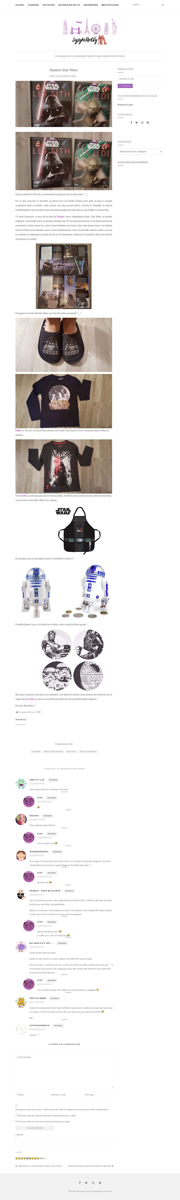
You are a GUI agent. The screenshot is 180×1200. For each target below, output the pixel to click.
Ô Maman (60, 56)
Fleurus (60, 216)
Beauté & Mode (110, 5)
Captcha (19, 1134)
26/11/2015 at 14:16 (37, 947)
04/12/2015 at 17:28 (44, 984)
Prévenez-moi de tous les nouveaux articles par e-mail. (44, 1121)
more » (43, 1158)
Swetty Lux (37, 780)
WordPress (107, 1191)
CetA (23, 496)
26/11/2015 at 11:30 (37, 855)
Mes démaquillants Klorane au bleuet (90, 1166)
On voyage (48, 5)
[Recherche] (163, 5)
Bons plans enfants (100, 56)
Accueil (19, 5)
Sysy (74, 76)
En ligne (125, 104)
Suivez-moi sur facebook (133, 162)
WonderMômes (39, 852)
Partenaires (91, 5)
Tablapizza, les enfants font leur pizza (39, 1166)
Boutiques (118, 56)
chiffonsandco (40, 1025)
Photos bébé (38, 998)
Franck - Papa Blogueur (45, 891)
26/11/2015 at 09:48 (37, 819)
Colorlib (88, 1191)
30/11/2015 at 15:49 (37, 1002)
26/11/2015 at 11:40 (37, 895)
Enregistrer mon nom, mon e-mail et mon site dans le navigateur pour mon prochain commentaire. (62, 1109)
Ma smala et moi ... (41, 943)
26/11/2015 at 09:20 (37, 784)
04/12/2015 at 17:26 (44, 801)
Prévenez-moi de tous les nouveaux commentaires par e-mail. (47, 1115)
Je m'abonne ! (125, 86)
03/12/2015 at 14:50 (37, 1029)
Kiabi (18, 430)
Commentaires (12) (63, 744)
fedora (34, 816)
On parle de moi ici (69, 5)
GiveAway (33, 5)
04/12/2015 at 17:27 (44, 926)
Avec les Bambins (76, 56)
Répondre (53, 780)
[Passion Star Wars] (63, 104)
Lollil (31, 699)
